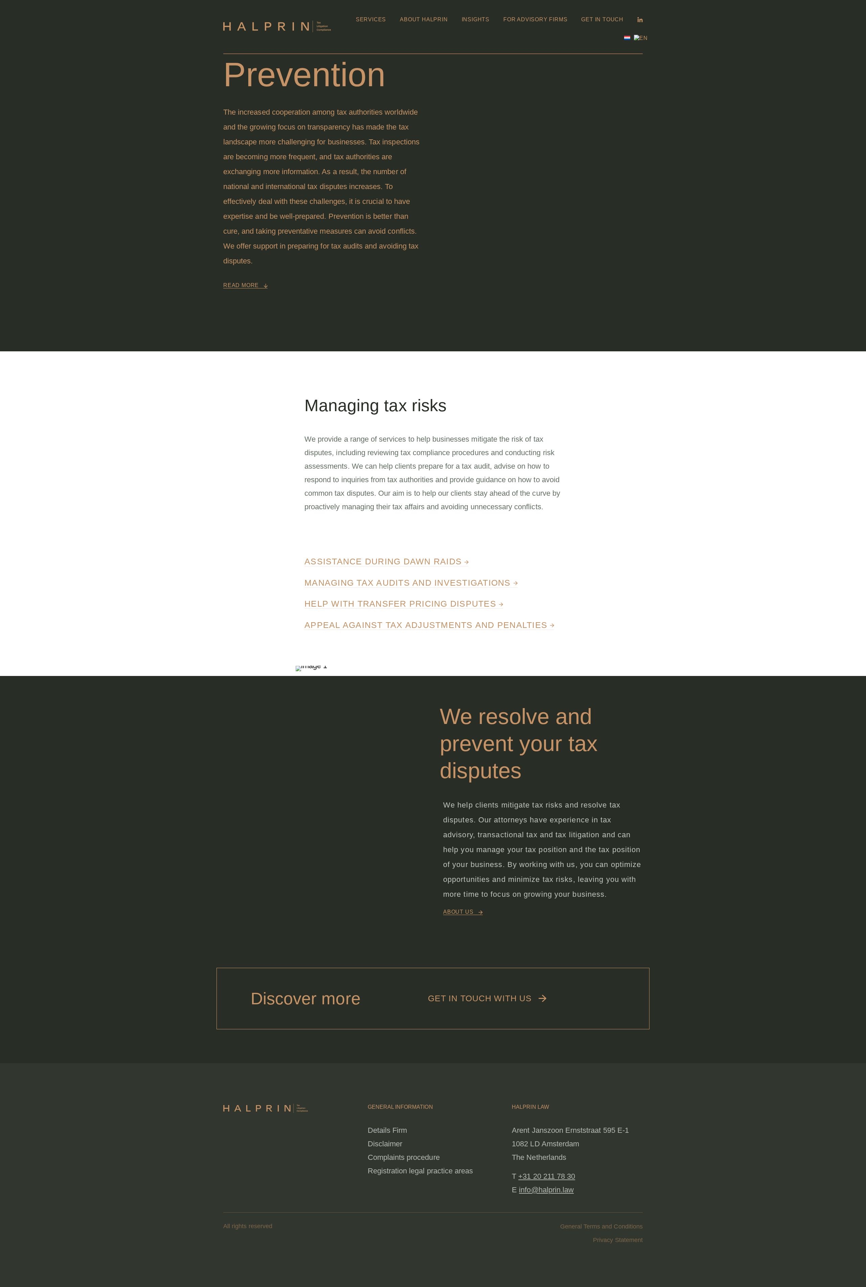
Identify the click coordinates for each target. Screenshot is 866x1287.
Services (371, 19)
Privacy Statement (618, 1240)
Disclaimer (385, 1144)
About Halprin (424, 19)
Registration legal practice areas (420, 1171)
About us (459, 912)
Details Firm (387, 1130)
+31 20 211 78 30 (546, 1176)
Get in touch (602, 19)
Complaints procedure (404, 1157)
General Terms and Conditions (601, 1226)
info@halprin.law (546, 1190)
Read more (241, 285)
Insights (475, 19)
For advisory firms (535, 19)
